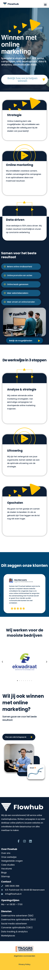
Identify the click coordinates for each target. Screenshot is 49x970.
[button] (45, 4)
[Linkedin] (30, 841)
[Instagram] (24, 841)
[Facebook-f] (19, 841)
